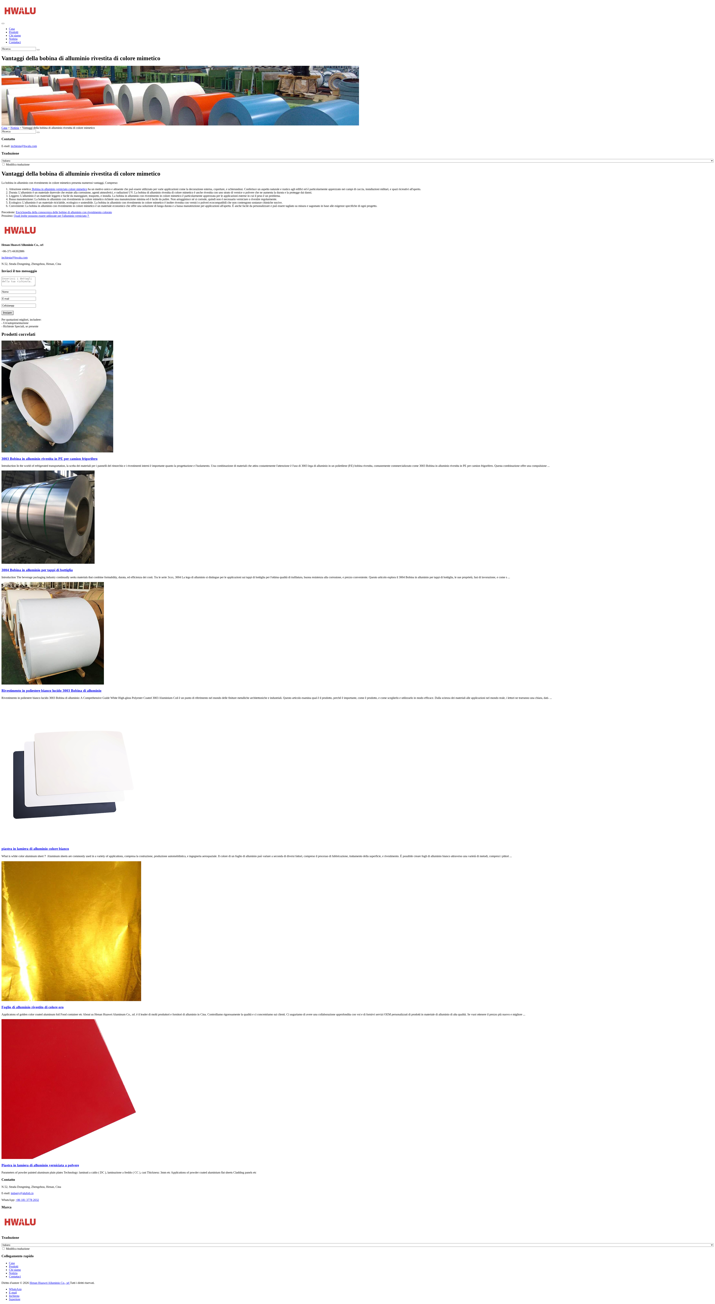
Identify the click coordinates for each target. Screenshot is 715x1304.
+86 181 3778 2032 (27, 1199)
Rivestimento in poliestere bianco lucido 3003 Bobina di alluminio (51, 691)
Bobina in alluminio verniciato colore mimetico (59, 189)
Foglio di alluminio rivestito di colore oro (32, 1007)
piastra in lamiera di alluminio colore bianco (35, 849)
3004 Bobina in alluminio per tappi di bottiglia (37, 570)
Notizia (13, 38)
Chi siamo (15, 35)
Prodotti (13, 32)
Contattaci (15, 42)
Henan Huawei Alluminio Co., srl (50, 1282)
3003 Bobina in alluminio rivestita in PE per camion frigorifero (49, 459)
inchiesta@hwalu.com (24, 146)
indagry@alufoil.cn (22, 1193)
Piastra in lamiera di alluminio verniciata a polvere (40, 1165)
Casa (12, 28)
